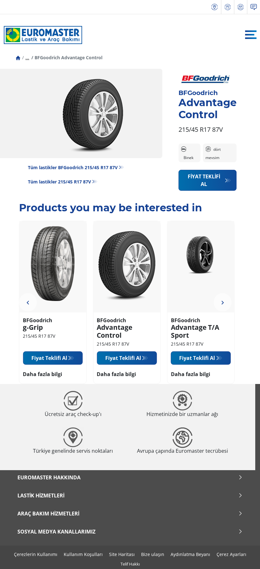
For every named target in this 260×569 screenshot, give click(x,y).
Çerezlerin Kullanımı (35, 554)
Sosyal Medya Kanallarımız (56, 531)
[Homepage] (18, 57)
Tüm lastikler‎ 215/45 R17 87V (59, 182)
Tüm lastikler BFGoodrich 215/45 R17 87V (73, 167)
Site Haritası (122, 554)
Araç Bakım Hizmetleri (48, 513)
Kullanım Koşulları (83, 554)
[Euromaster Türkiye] (41, 35)
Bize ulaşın (152, 554)
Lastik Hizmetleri (40, 495)
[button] (27, 57)
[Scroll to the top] (243, 555)
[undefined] (28, 302)
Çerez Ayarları (231, 554)
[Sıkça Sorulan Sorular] (253, 7)
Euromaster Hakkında (49, 477)
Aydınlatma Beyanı (190, 554)
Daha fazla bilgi (42, 374)
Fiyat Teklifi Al (204, 180)
